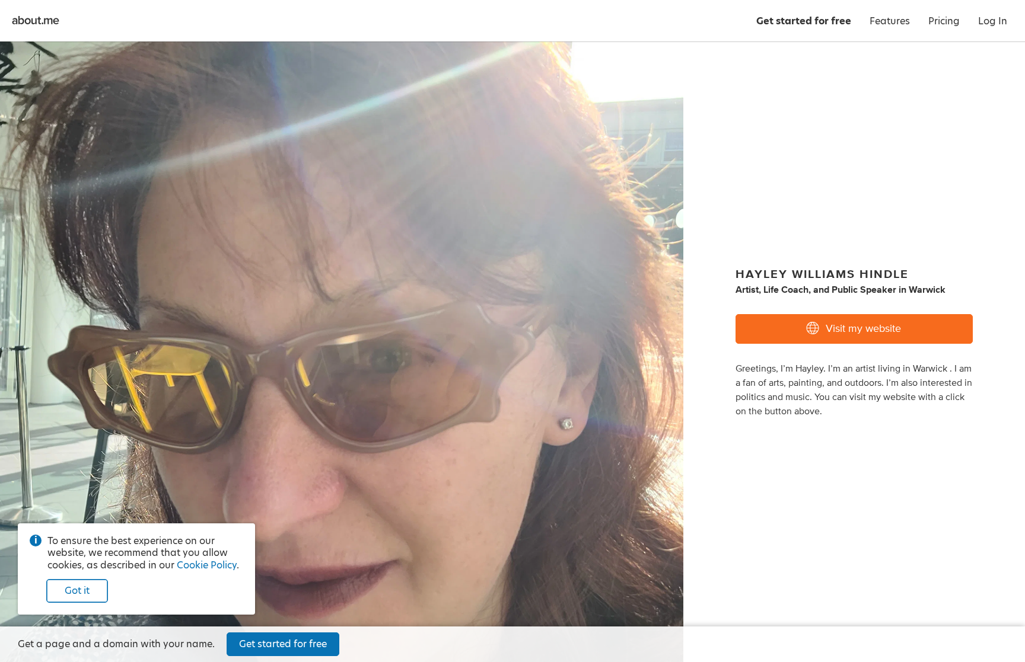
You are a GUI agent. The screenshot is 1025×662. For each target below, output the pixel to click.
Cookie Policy (207, 565)
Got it (77, 590)
